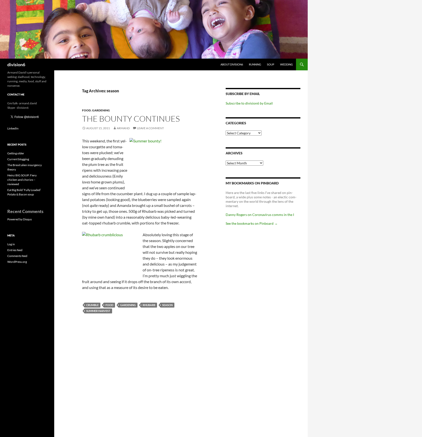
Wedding (286, 64)
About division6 (232, 64)
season (167, 305)
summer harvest (98, 310)
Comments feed (17, 256)
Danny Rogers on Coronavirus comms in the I (260, 215)
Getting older (15, 153)
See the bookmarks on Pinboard (252, 223)
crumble (92, 305)
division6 (16, 64)
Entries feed (14, 250)
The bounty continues (131, 119)
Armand (123, 128)
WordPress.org (17, 262)
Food (86, 110)
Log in (11, 244)
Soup (270, 64)
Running (255, 64)
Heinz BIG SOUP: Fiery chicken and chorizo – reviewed (22, 179)
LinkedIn (13, 128)
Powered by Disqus (19, 219)
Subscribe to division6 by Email (249, 103)
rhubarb (149, 305)
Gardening (101, 110)
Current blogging (18, 159)
